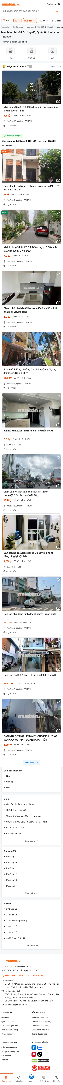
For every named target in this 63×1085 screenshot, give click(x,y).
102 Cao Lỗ (11, 909)
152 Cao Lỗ (11, 915)
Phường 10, (11, 506)
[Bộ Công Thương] (41, 1071)
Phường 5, (11, 689)
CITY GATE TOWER (15, 827)
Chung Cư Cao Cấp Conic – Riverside (23, 816)
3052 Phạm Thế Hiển (16, 938)
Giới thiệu (5, 1017)
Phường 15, (11, 750)
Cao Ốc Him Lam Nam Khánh (20, 804)
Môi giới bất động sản (10, 1052)
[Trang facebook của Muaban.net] (34, 1048)
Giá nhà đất (6, 1056)
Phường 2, (11, 200)
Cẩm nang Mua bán (9, 1047)
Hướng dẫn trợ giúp (39, 1034)
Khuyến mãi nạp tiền (40, 1026)
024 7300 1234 (35, 975)
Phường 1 (11, 856)
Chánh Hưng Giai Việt (16, 810)
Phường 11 (11, 868)
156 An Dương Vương (16, 920)
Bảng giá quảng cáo (40, 1017)
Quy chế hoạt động (9, 1022)
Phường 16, (11, 121)
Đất (8, 787)
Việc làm (4, 1060)
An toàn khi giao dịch (9, 1026)
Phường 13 (11, 880)
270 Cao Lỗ (11, 932)
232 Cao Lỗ (11, 926)
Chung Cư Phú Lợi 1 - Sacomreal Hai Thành (26, 822)
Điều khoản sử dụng (9, 1030)
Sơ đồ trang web (8, 1034)
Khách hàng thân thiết (40, 1030)
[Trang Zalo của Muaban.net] (39, 1048)
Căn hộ (9, 782)
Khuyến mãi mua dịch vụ (41, 1022)
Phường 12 (11, 874)
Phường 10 (11, 862)
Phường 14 (11, 886)
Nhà (8, 776)
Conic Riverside (13, 833)
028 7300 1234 (14, 975)
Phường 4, (11, 383)
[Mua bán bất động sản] (10, 4)
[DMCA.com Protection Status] (40, 1061)
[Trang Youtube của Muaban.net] (34, 1055)
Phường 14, (11, 322)
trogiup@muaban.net (17, 1005)
